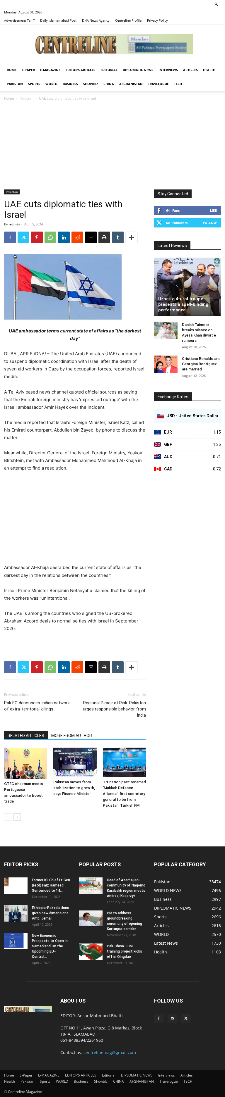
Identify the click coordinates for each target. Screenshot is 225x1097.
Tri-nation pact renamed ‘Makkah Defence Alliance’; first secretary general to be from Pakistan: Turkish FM (124, 794)
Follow (210, 222)
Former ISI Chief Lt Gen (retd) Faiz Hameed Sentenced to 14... (51, 885)
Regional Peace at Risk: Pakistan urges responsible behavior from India (114, 709)
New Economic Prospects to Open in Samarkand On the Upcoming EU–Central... (50, 946)
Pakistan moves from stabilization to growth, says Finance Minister (74, 788)
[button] (216, 4)
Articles (190, 70)
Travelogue (158, 84)
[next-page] (17, 817)
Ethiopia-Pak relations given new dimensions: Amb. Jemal (50, 913)
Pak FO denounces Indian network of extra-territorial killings (37, 706)
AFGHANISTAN (131, 84)
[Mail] (172, 1018)
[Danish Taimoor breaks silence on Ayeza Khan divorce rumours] (166, 330)
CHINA (108, 84)
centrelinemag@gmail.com (109, 1052)
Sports (34, 84)
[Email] (91, 237)
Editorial (108, 70)
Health (209, 70)
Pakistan (15, 84)
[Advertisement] (112, 146)
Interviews (168, 70)
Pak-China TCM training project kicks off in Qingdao (124, 951)
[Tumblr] (118, 237)
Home (11, 70)
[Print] (104, 237)
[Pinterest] (37, 237)
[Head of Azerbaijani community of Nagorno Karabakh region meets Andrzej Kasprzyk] (91, 885)
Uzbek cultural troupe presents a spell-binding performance (183, 304)
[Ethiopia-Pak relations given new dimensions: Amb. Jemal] (16, 913)
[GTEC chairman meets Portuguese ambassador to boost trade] (25, 763)
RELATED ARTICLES (26, 735)
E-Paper (28, 70)
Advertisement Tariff (19, 20)
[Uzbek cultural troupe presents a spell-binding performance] (187, 287)
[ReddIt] (77, 237)
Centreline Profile (128, 20)
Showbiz (90, 84)
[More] (131, 237)
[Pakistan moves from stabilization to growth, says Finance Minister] (74, 762)
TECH (178, 84)
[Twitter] (23, 237)
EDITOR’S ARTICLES (80, 70)
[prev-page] (7, 817)
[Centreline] (112, 44)
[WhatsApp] (50, 237)
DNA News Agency (96, 20)
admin (14, 224)
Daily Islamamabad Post (58, 20)
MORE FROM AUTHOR (71, 735)
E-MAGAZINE (50, 70)
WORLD (51, 84)
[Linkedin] (64, 237)
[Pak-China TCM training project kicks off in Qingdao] (91, 952)
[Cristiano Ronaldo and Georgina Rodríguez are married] (166, 364)
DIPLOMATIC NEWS (138, 70)
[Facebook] (10, 237)
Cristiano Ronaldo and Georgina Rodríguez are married (201, 363)
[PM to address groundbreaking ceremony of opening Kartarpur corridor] (91, 918)
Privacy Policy (157, 20)
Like (213, 210)
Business (70, 84)
